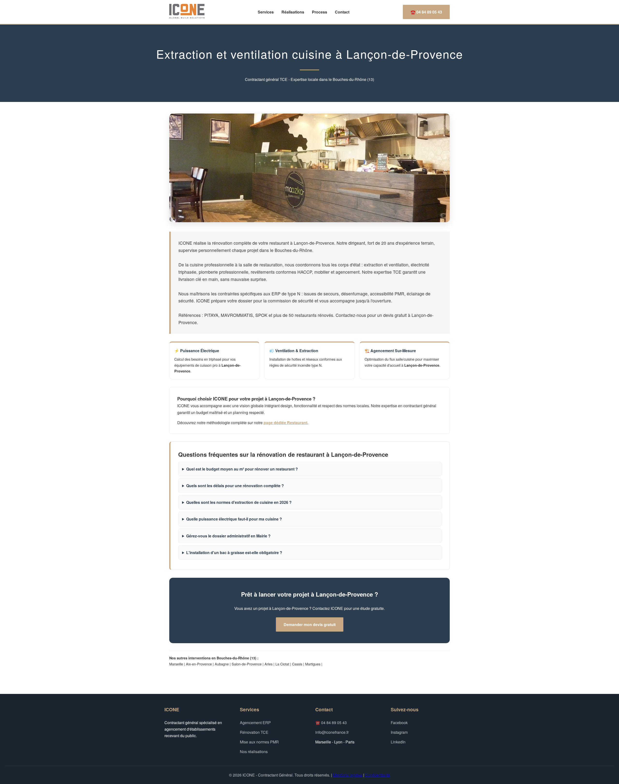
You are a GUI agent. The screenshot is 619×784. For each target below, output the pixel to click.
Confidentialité (377, 775)
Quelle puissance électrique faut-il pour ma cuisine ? (234, 519)
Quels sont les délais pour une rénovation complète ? (235, 485)
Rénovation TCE (254, 732)
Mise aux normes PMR (259, 742)
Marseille (176, 663)
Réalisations (292, 12)
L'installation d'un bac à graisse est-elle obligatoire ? (234, 552)
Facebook (399, 722)
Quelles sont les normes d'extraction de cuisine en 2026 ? (239, 502)
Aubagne (222, 663)
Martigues (312, 663)
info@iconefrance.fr (332, 732)
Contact (342, 12)
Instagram (399, 732)
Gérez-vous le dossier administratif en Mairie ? (228, 536)
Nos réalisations (254, 751)
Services (266, 12)
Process (319, 12)
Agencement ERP (255, 722)
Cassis (297, 663)
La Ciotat (282, 663)
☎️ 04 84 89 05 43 (426, 12)
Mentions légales (347, 775)
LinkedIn (398, 742)
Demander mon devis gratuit (310, 624)
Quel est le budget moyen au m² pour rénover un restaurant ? (242, 469)
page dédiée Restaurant (285, 422)
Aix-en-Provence (199, 663)
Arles (269, 663)
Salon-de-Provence (247, 663)
